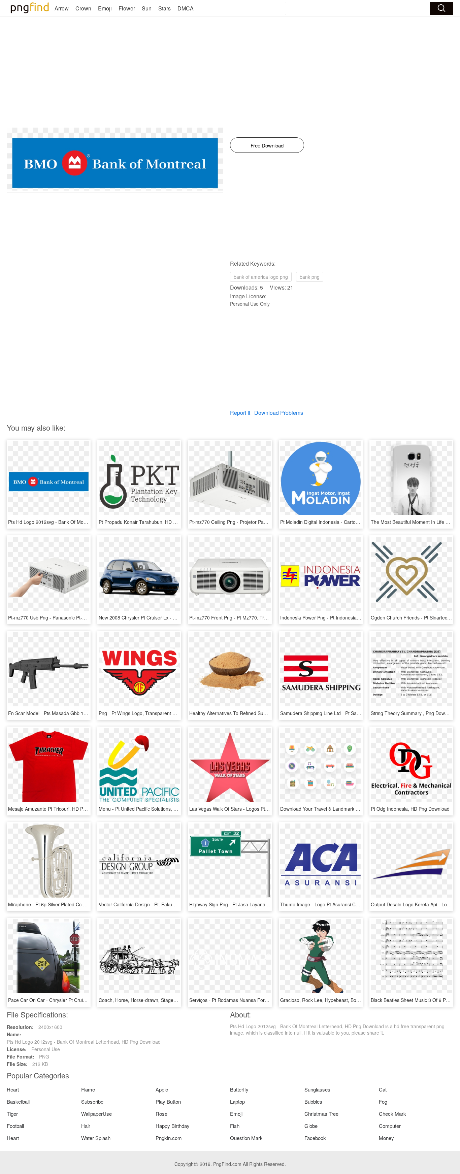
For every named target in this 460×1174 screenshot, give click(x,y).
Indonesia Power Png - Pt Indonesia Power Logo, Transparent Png (351, 617)
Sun (147, 8)
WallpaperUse (96, 1113)
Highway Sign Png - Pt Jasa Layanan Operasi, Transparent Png (257, 904)
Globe (311, 1125)
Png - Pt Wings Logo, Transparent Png (140, 713)
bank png (310, 276)
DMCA (185, 8)
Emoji (105, 8)
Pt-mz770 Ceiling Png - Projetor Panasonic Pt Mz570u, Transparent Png (266, 521)
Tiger (12, 1113)
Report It (240, 412)
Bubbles (313, 1101)
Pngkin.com (169, 1137)
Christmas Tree (321, 1113)
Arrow (62, 8)
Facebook (315, 1137)
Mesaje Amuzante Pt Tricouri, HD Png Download (59, 808)
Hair (85, 1125)
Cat (383, 1089)
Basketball (18, 1101)
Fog (383, 1101)
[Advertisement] (115, 80)
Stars (164, 8)
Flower (127, 8)
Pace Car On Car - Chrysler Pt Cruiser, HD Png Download (69, 1000)
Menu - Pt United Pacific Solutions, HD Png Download (155, 808)
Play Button (168, 1101)
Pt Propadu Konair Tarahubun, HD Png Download (151, 521)
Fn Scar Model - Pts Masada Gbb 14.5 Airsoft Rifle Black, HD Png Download (89, 713)
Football (15, 1125)
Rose (161, 1113)
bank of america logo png (261, 276)
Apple (162, 1089)
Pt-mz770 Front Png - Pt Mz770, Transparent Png (242, 617)
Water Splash (95, 1137)
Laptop (237, 1101)
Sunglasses (317, 1089)
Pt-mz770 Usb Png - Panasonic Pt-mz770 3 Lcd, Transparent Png (78, 617)
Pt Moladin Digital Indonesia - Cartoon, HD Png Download (341, 521)
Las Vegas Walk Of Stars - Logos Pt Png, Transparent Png (251, 808)
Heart (13, 1089)
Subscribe (92, 1101)
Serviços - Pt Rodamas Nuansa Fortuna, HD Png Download (252, 1000)
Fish (234, 1125)
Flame (88, 1089)
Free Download (267, 145)
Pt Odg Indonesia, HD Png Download (410, 808)
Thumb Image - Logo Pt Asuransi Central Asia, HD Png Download (350, 904)
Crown (83, 8)
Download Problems (278, 412)
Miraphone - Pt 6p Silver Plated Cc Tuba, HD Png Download (71, 904)
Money (386, 1137)
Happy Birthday (173, 1125)
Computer (390, 1125)
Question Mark (246, 1137)
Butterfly (239, 1089)
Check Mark (392, 1113)
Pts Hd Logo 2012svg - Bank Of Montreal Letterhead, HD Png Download (85, 521)
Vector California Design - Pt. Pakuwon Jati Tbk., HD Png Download (170, 904)
